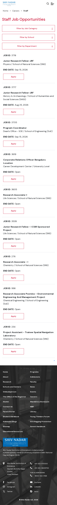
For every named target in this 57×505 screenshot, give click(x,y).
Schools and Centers (12, 387)
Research (7, 382)
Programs (34, 372)
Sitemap (6, 426)
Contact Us (8, 407)
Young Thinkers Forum (40, 417)
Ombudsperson (9, 392)
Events (33, 392)
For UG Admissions (37, 473)
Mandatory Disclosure (39, 402)
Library (33, 412)
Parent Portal (9, 412)
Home (5, 11)
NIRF (32, 407)
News (32, 387)
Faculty (33, 382)
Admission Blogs (10, 421)
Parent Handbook (37, 426)
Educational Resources (13, 431)
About (5, 377)
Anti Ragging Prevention (40, 421)
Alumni (6, 402)
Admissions (35, 377)
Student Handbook (11, 417)
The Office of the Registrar (14, 397)
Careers (15, 11)
